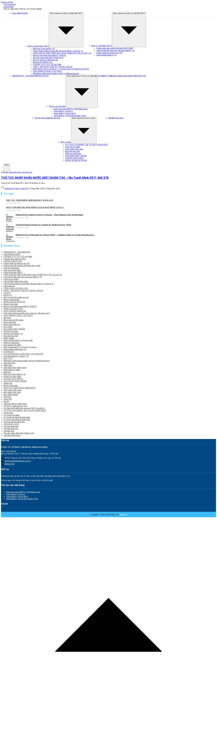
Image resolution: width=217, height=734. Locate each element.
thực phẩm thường (11, 395)
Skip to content (7, 2)
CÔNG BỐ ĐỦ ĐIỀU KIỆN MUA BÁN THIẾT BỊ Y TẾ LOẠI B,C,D (62, 53)
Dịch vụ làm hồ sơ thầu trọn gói (45, 60)
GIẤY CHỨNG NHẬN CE (15, 311)
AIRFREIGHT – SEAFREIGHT (25, 76)
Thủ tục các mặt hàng (57, 106)
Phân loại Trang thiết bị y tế (44, 49)
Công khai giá (9, 286)
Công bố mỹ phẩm (72, 147)
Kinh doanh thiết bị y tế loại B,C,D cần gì (20, 347)
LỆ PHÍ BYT (9, 352)
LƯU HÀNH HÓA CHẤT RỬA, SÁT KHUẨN (23, 354)
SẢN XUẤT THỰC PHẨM (15, 381)
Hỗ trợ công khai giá (12, 324)
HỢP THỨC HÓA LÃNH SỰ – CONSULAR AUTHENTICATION (61, 69)
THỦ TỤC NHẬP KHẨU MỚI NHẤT (20, 388)
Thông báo (8, 383)
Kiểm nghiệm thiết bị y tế (106, 55)
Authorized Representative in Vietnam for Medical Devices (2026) (43, 225)
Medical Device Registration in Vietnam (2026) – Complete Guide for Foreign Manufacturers (55, 235)
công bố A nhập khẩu (12, 270)
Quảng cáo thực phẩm (12, 376)
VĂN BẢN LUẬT (11, 424)
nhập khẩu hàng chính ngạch (15, 367)
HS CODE (108, 76)
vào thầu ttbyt (9, 431)
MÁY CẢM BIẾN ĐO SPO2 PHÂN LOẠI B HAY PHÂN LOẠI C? (35, 207)
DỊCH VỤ (8, 295)
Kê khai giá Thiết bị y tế (42, 62)
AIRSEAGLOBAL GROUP (16, 188)
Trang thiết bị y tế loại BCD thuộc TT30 (70, 116)
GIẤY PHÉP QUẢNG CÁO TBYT (47, 71)
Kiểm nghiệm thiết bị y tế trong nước (18, 340)
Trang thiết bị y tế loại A (63, 111)
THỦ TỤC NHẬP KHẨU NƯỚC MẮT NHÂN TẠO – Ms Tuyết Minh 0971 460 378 (55, 177)
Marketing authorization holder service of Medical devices (56, 73)
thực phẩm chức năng (12, 392)
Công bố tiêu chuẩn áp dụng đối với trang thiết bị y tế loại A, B (58, 51)
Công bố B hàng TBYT (13, 272)
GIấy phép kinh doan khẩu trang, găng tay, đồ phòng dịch (26, 313)
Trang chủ (16, 13)
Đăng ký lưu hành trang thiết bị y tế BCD (49, 55)
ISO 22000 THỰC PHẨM (76, 156)
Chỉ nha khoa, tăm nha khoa (15, 259)
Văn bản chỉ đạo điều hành (14, 422)
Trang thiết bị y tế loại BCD (65, 113)
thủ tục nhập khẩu (11, 386)
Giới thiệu (24, 13)
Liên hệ (111, 118)
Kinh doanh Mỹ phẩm (12, 345)
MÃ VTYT (8, 358)
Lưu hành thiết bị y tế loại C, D (16, 356)
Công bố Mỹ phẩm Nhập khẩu (16, 281)
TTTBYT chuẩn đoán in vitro (15, 406)
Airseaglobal (9, 7)
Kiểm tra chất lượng (73, 154)
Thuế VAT (142, 76)
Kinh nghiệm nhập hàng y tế (15, 349)
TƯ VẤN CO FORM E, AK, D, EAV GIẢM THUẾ (86, 144)
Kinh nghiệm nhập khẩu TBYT (125, 76)
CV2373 (7, 293)
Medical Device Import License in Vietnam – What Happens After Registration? (49, 215)
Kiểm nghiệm (9, 338)
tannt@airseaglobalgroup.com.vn (18, 461)
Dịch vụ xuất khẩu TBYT (101, 46)
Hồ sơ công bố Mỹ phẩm (13, 320)
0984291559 (10, 464)
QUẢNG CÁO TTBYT (13, 379)
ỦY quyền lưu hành (11, 415)
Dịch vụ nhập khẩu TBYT (38, 46)
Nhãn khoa (8, 365)
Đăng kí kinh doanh (11, 300)
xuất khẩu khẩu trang (12, 435)
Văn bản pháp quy (11, 429)
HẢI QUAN (43, 76)
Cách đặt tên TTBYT (12, 254)
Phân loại (7, 372)
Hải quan (7, 318)
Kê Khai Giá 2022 (11, 331)
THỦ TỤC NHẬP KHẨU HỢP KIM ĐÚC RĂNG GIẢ (29, 200)
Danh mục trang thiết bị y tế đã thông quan (71, 109)
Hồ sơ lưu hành (10, 322)
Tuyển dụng (118, 118)
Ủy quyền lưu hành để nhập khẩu (17, 419)
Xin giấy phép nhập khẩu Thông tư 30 (48, 58)
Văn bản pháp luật (11, 426)
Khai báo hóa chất (72, 151)
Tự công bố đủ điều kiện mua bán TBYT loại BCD (24, 408)
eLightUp (123, 514)
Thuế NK (7, 397)
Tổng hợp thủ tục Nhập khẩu (15, 404)
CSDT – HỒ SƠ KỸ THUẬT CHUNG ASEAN (52, 67)
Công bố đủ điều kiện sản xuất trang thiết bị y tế (115, 50)
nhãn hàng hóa (9, 363)
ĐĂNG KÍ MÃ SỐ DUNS (76, 160)
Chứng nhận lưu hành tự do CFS (109, 53)
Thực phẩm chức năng (74, 149)
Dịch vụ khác (65, 142)
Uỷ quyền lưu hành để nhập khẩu (17, 417)
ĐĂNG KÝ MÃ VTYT (13, 309)
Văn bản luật (55, 118)
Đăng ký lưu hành (11, 304)
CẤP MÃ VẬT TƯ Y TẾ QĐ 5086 (47, 64)
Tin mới (101, 76)
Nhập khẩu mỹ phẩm (12, 370)
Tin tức (6, 401)
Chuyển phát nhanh (42, 118)
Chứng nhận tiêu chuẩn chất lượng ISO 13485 (114, 48)
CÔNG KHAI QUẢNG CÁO (16, 288)
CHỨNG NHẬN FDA (74, 158)
